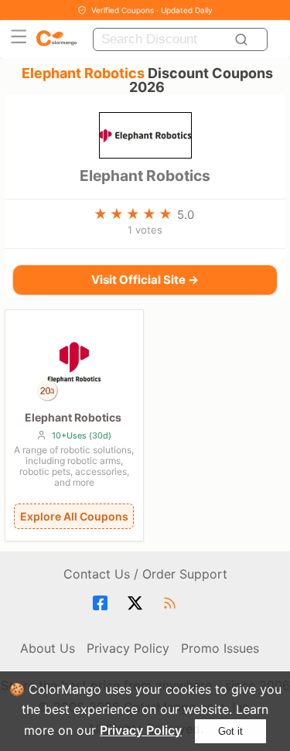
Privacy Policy (141, 730)
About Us (47, 648)
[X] (137, 603)
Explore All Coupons (74, 516)
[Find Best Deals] (244, 39)
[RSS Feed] (172, 603)
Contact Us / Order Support (145, 574)
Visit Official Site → (145, 279)
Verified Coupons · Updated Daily (152, 10)
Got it (230, 731)
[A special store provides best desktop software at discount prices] (56, 39)
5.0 (185, 214)
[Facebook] (102, 603)
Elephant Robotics (145, 175)
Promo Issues (220, 648)
